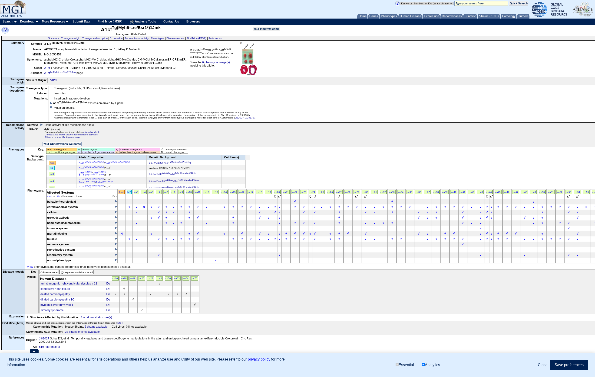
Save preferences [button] (569, 365)
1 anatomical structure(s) (96, 317)
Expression (116, 38)
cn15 (233, 192)
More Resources (53, 21)
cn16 (242, 192)
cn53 (568, 192)
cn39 (445, 192)
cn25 (321, 192)
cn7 (166, 192)
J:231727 (250, 117)
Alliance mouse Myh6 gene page (62, 137)
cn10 (189, 192)
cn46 (506, 192)
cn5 (151, 192)
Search (8, 21)
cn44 (489, 192)
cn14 (224, 192)
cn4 (144, 192)
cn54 (577, 192)
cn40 (453, 192)
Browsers (193, 21)
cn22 (295, 192)
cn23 (303, 192)
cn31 (374, 192)
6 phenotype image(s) (216, 62)
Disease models (175, 38)
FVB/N (53, 80)
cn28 (347, 192)
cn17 (250, 192)
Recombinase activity (137, 38)
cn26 (330, 192)
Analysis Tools (145, 21)
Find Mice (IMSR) (110, 21)
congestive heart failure (55, 289)
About (4, 15)
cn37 (427, 192)
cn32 (383, 192)
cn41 (462, 192)
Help (12, 15)
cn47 (515, 192)
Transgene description (95, 38)
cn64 (185, 278)
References (215, 38)
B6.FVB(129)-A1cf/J (170, 163)
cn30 (365, 192)
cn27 (339, 192)
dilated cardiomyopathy (55, 294)
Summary (53, 38)
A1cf (47, 68)
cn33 (392, 192)
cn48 (524, 192)
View (30, 266)
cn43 (480, 192)
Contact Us (171, 21)
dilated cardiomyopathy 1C (57, 299)
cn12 (206, 192)
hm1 (121, 192)
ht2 (129, 192)
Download (27, 21)
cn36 (418, 192)
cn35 (409, 192)
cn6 (159, 192)
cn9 (181, 192)
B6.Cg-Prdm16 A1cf (174, 181)
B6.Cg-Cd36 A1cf (172, 174)
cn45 (498, 192)
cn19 (268, 192)
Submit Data (81, 21)
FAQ (19, 15)
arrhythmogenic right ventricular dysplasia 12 (68, 283)
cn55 (586, 192)
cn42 (471, 192)
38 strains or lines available (82, 331)
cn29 (356, 192)
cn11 (197, 192)
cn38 (436, 192)
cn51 (551, 192)
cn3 (136, 192)
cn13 (215, 192)
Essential (406, 365)
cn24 (312, 192)
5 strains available (96, 326)
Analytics (432, 365)
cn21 (286, 192)
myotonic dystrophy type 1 (56, 305)
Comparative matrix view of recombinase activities (71, 134)
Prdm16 (87, 182)
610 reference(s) (49, 346)
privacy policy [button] (259, 359)
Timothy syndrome (52, 310)
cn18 (259, 192)
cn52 (559, 192)
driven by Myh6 (91, 132)
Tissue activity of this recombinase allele (68, 125)
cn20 (277, 192)
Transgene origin (70, 38)
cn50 (542, 192)
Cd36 (85, 172)
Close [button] (543, 365)
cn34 (400, 192)
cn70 (194, 278)
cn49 (533, 192)
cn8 (173, 192)
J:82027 (239, 117)
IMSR (119, 323)
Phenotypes (157, 38)
